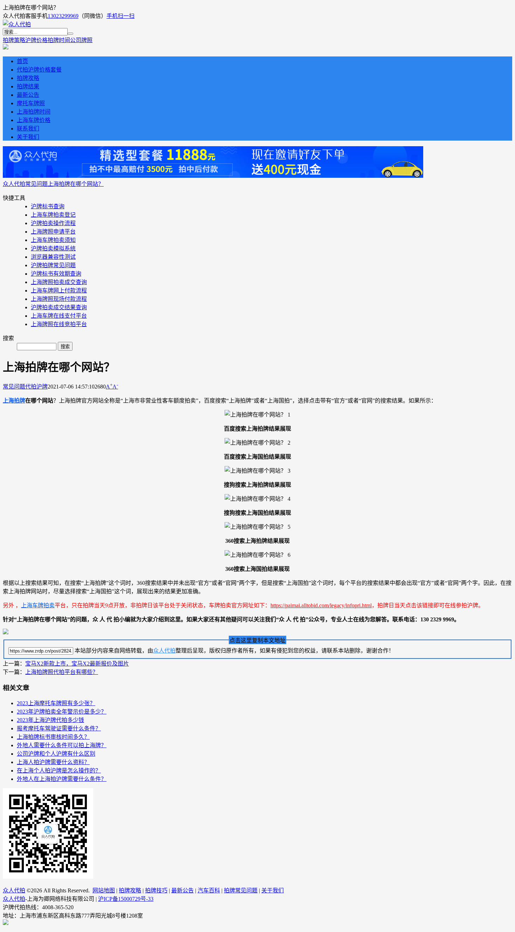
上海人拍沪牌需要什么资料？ (53, 762)
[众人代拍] (17, 24)
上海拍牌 (14, 401)
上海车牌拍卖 (38, 605)
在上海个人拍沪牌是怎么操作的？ (59, 771)
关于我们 (28, 137)
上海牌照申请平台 (53, 232)
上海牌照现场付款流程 (59, 299)
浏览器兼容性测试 (53, 257)
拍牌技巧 (156, 890)
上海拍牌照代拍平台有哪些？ (61, 672)
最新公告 (28, 95)
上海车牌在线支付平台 (59, 316)
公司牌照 (81, 40)
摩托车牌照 (31, 103)
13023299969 (63, 16)
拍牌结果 (28, 86)
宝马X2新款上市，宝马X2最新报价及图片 (77, 664)
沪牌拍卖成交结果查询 (59, 307)
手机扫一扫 (121, 16)
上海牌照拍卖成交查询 (59, 282)
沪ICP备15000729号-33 (125, 899)
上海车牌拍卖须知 (53, 240)
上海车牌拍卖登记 (53, 215)
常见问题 (36, 184)
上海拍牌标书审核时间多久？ (53, 737)
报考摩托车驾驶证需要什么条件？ (59, 728)
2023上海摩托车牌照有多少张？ (56, 703)
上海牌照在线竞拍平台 (59, 324)
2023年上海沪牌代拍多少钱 (50, 720)
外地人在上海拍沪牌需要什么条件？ (62, 779)
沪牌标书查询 (47, 206)
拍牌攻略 (28, 78)
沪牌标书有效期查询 (56, 274)
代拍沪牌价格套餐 (39, 70)
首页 (22, 61)
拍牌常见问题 (241, 890)
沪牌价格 (36, 40)
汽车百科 (209, 890)
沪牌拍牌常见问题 (53, 265)
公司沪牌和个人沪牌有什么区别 (56, 754)
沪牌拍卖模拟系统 (53, 248)
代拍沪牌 (36, 387)
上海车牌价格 (33, 120)
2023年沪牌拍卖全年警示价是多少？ (62, 712)
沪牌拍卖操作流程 (53, 223)
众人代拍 (14, 184)
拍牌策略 (14, 40)
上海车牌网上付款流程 (59, 290)
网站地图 (103, 890)
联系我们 (28, 128)
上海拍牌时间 (33, 112)
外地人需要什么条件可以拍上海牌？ (62, 745)
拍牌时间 (59, 40)
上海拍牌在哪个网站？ (76, 184)
